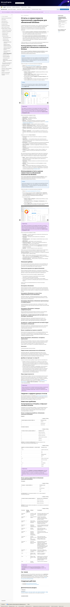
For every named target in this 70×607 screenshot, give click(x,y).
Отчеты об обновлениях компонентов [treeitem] (7, 51)
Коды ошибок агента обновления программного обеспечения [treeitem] (7, 63)
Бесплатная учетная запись (64, 9)
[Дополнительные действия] (48, 15)
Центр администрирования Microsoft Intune (33, 65)
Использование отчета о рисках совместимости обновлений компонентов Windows (62, 21)
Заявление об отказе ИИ (4, 606)
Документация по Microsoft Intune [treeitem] (6, 18)
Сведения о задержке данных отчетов (62, 23)
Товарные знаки (61, 606)
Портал (58, 9)
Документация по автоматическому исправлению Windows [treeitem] (7, 60)
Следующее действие (61, 26)
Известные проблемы (61, 24)
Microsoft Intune (26, 15)
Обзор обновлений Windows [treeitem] (7, 37)
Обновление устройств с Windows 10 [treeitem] (7, 49)
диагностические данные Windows (41, 395)
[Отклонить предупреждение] (68, 1)
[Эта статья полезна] (58, 31)
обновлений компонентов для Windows (32, 584)
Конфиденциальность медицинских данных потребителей (41, 606)
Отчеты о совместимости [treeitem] (7, 53)
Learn (22, 15)
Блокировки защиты (37, 168)
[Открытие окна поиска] (66, 7)
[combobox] (6, 16)
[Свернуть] (12, 14)
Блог (16, 606)
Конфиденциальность (28, 606)
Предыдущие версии (12, 606)
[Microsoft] (1, 7)
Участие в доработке (21, 606)
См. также (59, 25)
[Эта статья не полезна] (59, 31)
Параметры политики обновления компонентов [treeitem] (7, 45)
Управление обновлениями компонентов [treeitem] (7, 42)
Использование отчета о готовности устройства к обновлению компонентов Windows (62, 18)
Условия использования (54, 606)
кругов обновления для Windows (31, 583)
